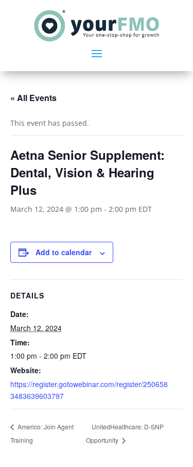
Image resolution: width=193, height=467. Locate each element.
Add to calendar (64, 252)
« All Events (33, 98)
